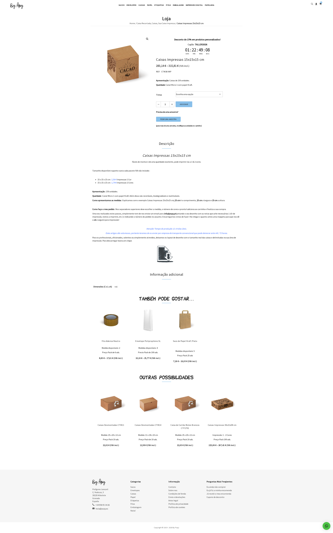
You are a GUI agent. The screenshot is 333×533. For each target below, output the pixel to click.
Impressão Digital (194, 5)
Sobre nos (172, 490)
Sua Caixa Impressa (166, 23)
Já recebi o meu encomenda (219, 493)
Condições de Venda (177, 493)
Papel (149, 5)
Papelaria (209, 5)
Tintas (159, 94)
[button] (147, 39)
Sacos (122, 5)
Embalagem (178, 5)
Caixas (142, 5)
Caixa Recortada (144, 23)
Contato (172, 487)
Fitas (168, 5)
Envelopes (131, 5)
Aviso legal (173, 500)
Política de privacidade (178, 504)
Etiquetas (159, 5)
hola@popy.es (102, 508)
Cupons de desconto (215, 497)
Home (132, 23)
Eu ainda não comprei (216, 487)
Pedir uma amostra (168, 119)
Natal (133, 510)
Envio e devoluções (176, 497)
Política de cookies (176, 507)
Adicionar (184, 104)
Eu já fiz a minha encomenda (219, 490)
